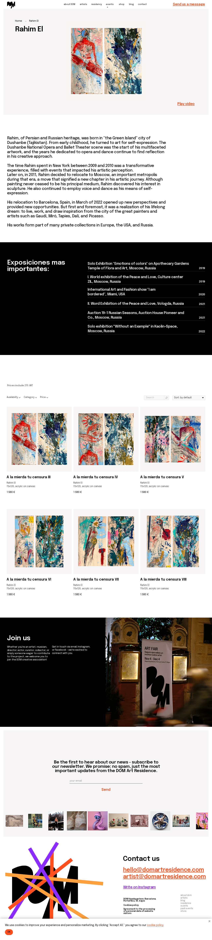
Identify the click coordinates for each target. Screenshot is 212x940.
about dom (186, 895)
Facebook (15, 706)
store (183, 911)
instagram (16, 702)
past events (187, 908)
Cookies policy (131, 905)
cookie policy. (155, 925)
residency (96, 4)
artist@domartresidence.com (164, 877)
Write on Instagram (139, 887)
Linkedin (14, 710)
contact (142, 4)
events (184, 906)
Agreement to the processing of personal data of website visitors (139, 911)
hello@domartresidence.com (163, 870)
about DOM (69, 4)
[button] (189, 4)
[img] (11, 5)
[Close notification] (209, 921)
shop (121, 4)
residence (186, 903)
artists (83, 4)
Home (18, 21)
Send (106, 790)
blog (131, 4)
